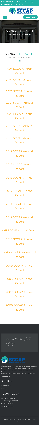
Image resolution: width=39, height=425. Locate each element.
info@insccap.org (28, 2)
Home (9, 34)
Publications (16, 34)
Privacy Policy (6, 385)
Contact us (5, 377)
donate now (30, 17)
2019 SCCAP (14, 126)
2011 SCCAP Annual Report (19, 230)
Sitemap (4, 389)
